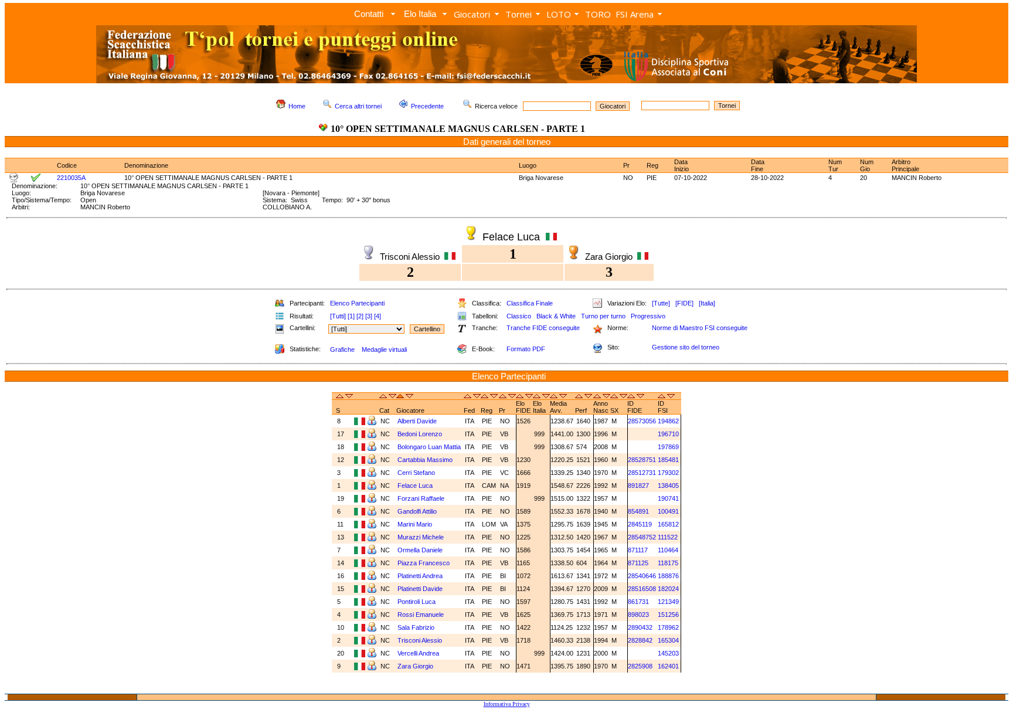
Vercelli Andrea (418, 653)
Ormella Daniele (420, 550)
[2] (359, 316)
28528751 (642, 459)
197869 (668, 446)
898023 (638, 614)
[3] (368, 316)
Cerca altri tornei (358, 106)
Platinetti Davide (420, 588)
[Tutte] (661, 303)
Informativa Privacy (507, 704)
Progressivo (648, 316)
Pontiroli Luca (416, 601)
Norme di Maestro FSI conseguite (699, 327)
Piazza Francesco (423, 562)
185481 (668, 459)
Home (296, 106)
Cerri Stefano (416, 472)
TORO (598, 14)
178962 (668, 627)
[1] (351, 316)
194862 (668, 421)
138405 (668, 485)
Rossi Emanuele (420, 614)
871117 (638, 550)
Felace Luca (415, 485)
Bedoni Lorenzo (419, 433)
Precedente (427, 106)
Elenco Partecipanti (357, 303)
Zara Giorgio (415, 666)
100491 (668, 511)
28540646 (642, 575)
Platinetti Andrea (420, 575)
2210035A (71, 177)
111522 (668, 537)
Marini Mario (414, 524)
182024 (668, 588)
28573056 (642, 421)
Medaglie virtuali (384, 349)
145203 (668, 653)
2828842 (640, 640)
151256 (668, 614)
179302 (668, 472)
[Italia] (707, 303)
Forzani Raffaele (420, 498)
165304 (668, 640)
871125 (638, 562)
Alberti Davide (417, 421)
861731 (638, 601)
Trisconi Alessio (419, 640)
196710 (668, 433)
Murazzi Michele (420, 537)
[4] (377, 316)
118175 (668, 562)
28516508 (642, 588)
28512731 (642, 472)
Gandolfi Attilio (417, 511)
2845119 (640, 524)
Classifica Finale (529, 303)
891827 (638, 485)
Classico (518, 316)
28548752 (642, 537)
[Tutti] (338, 316)
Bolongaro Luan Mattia (429, 446)
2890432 (640, 627)
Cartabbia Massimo (425, 459)
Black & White (556, 316)
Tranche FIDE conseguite (543, 327)
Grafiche (342, 349)
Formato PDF (525, 348)
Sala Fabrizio (415, 627)
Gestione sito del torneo (685, 347)
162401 (668, 666)
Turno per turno (603, 316)
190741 (668, 498)
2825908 (640, 666)
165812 (668, 524)
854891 (638, 511)
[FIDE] (684, 303)
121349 (668, 601)
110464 (668, 550)
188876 (668, 575)
